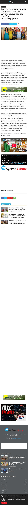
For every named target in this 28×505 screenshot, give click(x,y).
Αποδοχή (4, 502)
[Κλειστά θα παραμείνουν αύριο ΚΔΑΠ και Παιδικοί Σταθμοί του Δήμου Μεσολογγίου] (4, 464)
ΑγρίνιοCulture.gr (19, 163)
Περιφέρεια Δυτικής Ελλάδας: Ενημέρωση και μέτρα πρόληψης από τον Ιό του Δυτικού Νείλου (17, 216)
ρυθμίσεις (3, 500)
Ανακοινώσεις (7, 4)
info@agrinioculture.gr (16, 438)
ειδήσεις (11, 162)
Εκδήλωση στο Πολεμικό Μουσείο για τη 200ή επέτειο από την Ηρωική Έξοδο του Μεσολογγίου (17, 222)
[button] (26, 2)
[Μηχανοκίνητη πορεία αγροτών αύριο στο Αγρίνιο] (4, 470)
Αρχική (2, 4)
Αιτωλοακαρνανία (10, 190)
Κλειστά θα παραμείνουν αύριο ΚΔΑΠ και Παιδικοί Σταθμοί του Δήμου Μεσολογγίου (17, 463)
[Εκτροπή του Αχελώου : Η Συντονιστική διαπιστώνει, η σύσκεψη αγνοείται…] (4, 457)
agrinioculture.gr (15, 155)
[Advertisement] (14, 50)
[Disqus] (14, 247)
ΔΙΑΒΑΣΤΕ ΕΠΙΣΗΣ (6, 204)
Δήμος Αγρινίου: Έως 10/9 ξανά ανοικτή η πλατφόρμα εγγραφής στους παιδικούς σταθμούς (16, 209)
